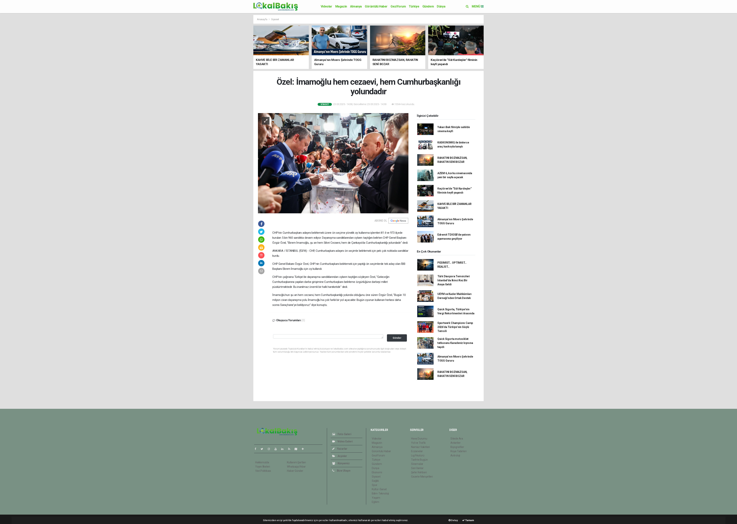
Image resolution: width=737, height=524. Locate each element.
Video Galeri (345, 441)
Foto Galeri (344, 434)
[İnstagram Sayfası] (270, 448)
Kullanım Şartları (296, 462)
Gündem (428, 6)
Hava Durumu (419, 438)
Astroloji (455, 455)
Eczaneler (417, 451)
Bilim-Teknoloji (380, 493)
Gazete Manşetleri (422, 476)
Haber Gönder (295, 470)
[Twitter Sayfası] (263, 448)
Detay (454, 520)
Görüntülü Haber (376, 6)
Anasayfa (262, 19)
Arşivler (342, 456)
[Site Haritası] (297, 448)
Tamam (469, 520)
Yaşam (376, 497)
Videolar (326, 6)
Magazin (341, 6)
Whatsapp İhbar (296, 466)
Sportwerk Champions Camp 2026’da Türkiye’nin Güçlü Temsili (455, 327)
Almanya (356, 6)
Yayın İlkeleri (262, 466)
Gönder (397, 337)
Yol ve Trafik (418, 442)
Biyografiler (457, 447)
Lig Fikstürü (417, 455)
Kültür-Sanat (379, 489)
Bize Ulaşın (343, 470)
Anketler (455, 442)
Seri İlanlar (417, 468)
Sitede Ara (456, 438)
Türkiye (414, 6)
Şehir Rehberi (419, 472)
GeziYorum (398, 6)
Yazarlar (341, 448)
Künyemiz (343, 463)
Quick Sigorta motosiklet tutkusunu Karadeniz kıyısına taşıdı (455, 343)
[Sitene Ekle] (304, 448)
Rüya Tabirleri (458, 451)
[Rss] (290, 448)
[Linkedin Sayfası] (284, 448)
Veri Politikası (263, 470)
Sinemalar (417, 463)
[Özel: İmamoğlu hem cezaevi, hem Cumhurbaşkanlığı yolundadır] (333, 163)
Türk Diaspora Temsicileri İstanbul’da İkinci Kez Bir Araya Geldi (453, 280)
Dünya (441, 6)
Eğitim (375, 501)
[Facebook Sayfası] (257, 448)
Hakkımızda (262, 462)
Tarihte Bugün (419, 459)
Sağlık (375, 480)
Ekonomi (377, 472)
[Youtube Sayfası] (277, 448)
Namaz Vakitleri (420, 447)
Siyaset (275, 19)
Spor (374, 485)
